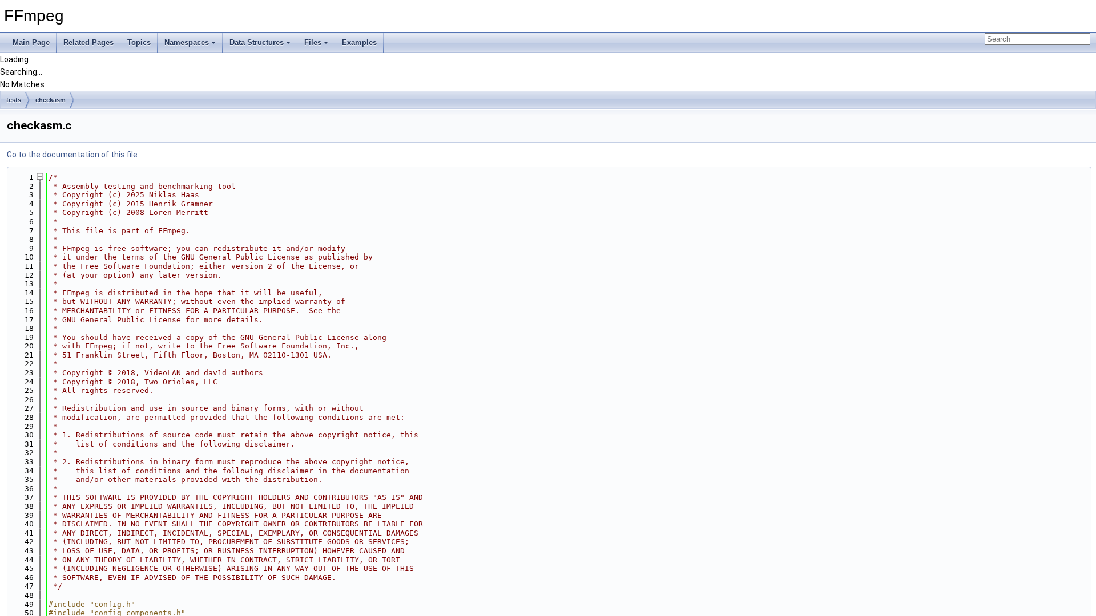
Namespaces (186, 42)
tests (13, 99)
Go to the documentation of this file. (73, 154)
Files (312, 42)
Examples (359, 42)
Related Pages (88, 42)
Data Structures (256, 42)
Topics (139, 42)
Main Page (31, 42)
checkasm (50, 99)
